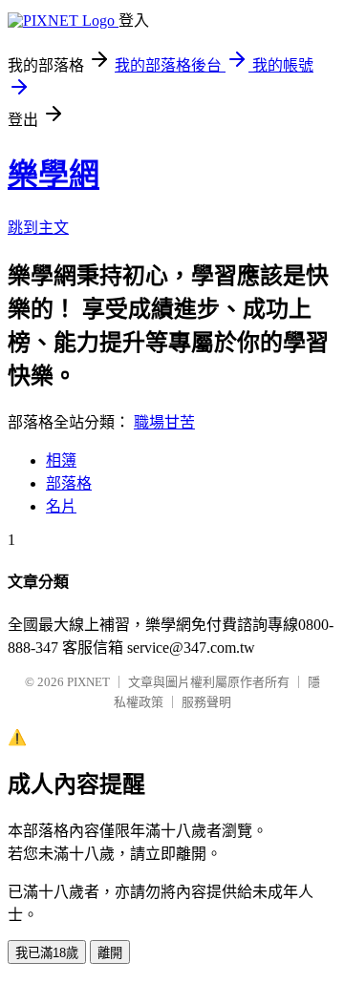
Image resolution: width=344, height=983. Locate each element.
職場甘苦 (164, 422)
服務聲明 (206, 702)
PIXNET (88, 682)
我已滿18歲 (46, 953)
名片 (61, 506)
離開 (109, 953)
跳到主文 (38, 228)
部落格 (69, 483)
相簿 (61, 460)
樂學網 (53, 174)
